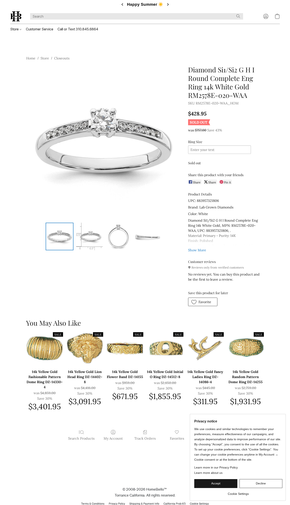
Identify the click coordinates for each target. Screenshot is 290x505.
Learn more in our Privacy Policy (216, 467)
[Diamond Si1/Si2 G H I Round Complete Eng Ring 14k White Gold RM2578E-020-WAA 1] (89, 236)
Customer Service (39, 29)
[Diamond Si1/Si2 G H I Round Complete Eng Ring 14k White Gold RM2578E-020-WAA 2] (118, 236)
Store (15, 29)
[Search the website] (238, 16)
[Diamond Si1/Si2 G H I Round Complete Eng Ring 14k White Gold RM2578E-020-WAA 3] (148, 236)
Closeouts (61, 58)
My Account (113, 438)
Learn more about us (208, 472)
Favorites (177, 438)
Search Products (81, 438)
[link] (238, 492)
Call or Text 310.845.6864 (78, 29)
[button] (16, 16)
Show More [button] (197, 250)
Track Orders (145, 438)
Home (30, 58)
